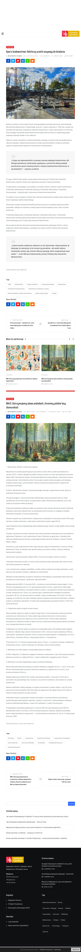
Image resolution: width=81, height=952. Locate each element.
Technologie (56, 926)
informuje (11, 738)
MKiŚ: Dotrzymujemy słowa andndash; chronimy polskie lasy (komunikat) (57, 379)
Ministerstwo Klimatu (43, 738)
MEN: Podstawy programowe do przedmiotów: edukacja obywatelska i (21, 379)
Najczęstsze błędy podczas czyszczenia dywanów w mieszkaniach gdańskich (33, 827)
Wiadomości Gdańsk (15, 56)
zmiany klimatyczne (14, 747)
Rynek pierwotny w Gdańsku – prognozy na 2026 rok (24, 833)
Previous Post (17, 320)
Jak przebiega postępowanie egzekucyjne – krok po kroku (26, 822)
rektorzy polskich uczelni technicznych (20, 293)
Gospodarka (46, 914)
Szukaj (71, 803)
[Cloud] (32, 61)
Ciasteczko (57, 949)
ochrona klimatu (13, 743)
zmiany (54, 293)
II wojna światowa (32, 284)
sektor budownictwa (41, 293)
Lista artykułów (13, 922)
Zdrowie (45, 932)
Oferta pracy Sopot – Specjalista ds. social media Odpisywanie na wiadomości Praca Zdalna (22, 325)
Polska (63, 920)
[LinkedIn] (23, 61)
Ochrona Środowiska (28, 743)
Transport (65, 926)
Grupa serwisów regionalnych (18, 925)
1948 (9, 284)
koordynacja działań (47, 284)
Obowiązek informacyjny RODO (19, 908)
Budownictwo (19, 284)
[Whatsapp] (27, 61)
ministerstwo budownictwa (16, 289)
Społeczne (46, 926)
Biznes (60, 902)
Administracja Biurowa (50, 902)
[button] (69, 339)
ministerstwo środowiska (62, 738)
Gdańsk (67, 908)
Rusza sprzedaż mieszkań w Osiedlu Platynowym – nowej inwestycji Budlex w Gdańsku (36, 838)
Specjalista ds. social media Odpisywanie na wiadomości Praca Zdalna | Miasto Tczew (59, 325)
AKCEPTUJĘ (76, 949)
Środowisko (41, 743)
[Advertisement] (40, 15)
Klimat (19, 738)
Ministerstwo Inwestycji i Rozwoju (38, 289)
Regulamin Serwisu (14, 900)
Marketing (64, 914)
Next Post (65, 320)
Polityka (9, 375)
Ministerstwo (62, 284)
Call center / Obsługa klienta (50, 908)
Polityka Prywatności (15, 904)
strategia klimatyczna (55, 743)
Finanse (60, 908)
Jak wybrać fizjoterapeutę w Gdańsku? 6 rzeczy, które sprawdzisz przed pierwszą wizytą (37, 816)
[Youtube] (18, 61)
